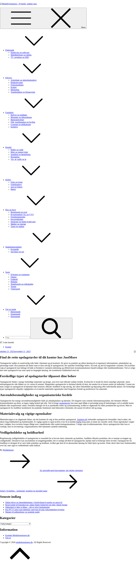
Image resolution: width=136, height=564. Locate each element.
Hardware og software (20, 52)
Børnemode (15, 312)
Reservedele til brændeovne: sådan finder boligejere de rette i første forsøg (36, 505)
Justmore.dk (82, 419)
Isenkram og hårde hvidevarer (23, 222)
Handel (8, 147)
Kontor (14, 87)
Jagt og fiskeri (16, 187)
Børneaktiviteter (17, 120)
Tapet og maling (17, 226)
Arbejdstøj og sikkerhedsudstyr (24, 80)
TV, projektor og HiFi (20, 57)
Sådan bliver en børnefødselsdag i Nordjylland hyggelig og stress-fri (33, 502)
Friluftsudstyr (16, 184)
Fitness (13, 277)
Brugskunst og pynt (19, 212)
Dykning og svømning (20, 274)
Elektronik (9, 50)
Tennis (13, 286)
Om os (8, 538)
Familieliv (9, 112)
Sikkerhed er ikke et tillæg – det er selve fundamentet (27, 507)
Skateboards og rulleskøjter (22, 284)
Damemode (15, 314)
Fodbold (14, 279)
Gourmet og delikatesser (21, 124)
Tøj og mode (10, 309)
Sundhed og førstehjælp (21, 154)
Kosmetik (15, 249)
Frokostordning (17, 85)
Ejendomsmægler (18, 217)
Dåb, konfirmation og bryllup (23, 122)
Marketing (15, 90)
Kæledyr (14, 127)
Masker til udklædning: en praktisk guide (22, 512)
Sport (7, 272)
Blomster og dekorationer (21, 117)
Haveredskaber (17, 219)
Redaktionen (8, 450)
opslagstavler (64, 403)
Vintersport (15, 289)
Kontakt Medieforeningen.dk (17, 535)
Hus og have (10, 210)
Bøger (13, 189)
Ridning (14, 282)
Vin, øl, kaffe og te (18, 159)
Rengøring (15, 157)
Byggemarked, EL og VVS (22, 214)
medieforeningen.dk (24, 542)
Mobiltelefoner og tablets (21, 55)
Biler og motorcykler (19, 152)
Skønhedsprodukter (13, 247)
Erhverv (8, 78)
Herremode (15, 316)
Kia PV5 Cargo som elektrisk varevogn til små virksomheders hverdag (34, 509)
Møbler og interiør (18, 224)
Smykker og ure (17, 252)
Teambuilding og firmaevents (23, 92)
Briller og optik (17, 150)
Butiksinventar (17, 82)
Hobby (8, 180)
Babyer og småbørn (19, 115)
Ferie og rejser (17, 182)
